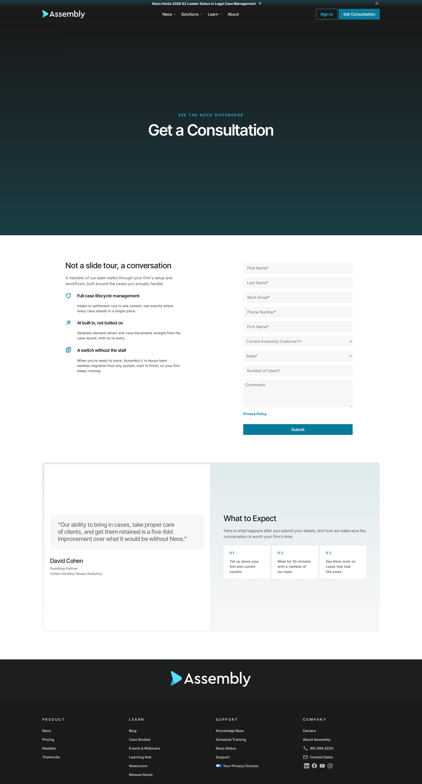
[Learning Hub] (167, 757)
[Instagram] (330, 766)
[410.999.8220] (341, 748)
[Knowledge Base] (254, 730)
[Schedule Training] (254, 739)
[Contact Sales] (341, 757)
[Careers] (341, 730)
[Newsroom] (167, 766)
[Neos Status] (254, 748)
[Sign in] (327, 14)
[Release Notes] (167, 774)
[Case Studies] (167, 739)
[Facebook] (314, 766)
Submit (298, 429)
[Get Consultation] (359, 14)
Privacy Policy (255, 414)
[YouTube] (322, 766)
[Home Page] (63, 14)
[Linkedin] (307, 766)
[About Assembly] (341, 739)
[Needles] (80, 748)
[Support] (254, 757)
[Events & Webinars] (167, 748)
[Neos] (80, 730)
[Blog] (167, 730)
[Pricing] (80, 739)
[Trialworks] (80, 757)
